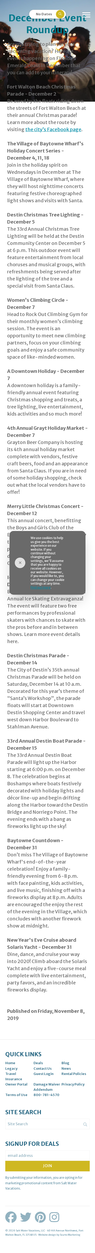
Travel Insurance (13, 1076)
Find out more (41, 587)
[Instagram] (54, 1217)
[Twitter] (27, 1217)
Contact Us (43, 1068)
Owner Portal (16, 1084)
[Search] (85, 1125)
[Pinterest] (41, 1217)
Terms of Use (16, 1095)
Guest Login (44, 1074)
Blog (65, 1063)
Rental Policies (73, 1074)
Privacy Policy (72, 1084)
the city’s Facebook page (53, 129)
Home (10, 1063)
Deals (38, 1063)
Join (47, 1165)
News (66, 1068)
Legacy (11, 1068)
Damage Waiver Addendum (47, 1087)
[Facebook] (12, 1217)
